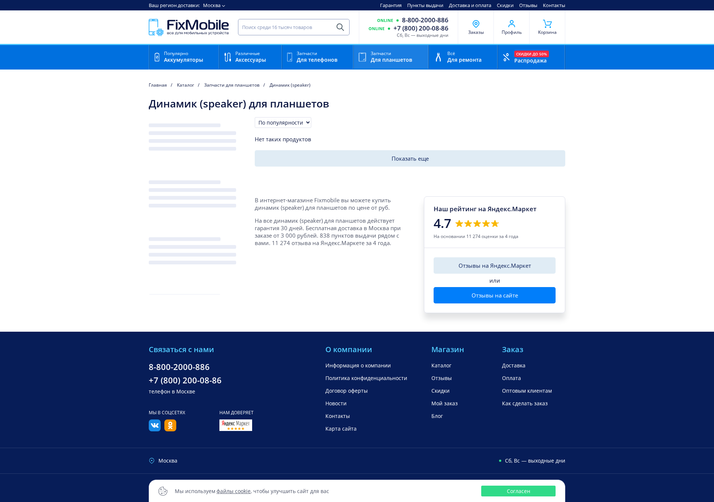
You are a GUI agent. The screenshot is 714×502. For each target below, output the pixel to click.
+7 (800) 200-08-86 (420, 28)
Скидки (505, 5)
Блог (437, 415)
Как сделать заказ (525, 403)
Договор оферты (346, 390)
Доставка (513, 365)
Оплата (511, 378)
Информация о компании (358, 365)
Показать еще (410, 158)
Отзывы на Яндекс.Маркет (495, 265)
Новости (336, 403)
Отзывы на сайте (495, 295)
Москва (212, 5)
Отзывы (528, 5)
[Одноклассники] (170, 429)
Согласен (518, 491)
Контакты (554, 5)
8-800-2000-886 (425, 20)
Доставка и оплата (470, 5)
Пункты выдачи (425, 5)
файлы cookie (233, 491)
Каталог (441, 365)
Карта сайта (341, 428)
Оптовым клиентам (527, 390)
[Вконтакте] (155, 429)
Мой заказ (444, 403)
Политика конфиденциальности (366, 378)
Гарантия (391, 5)
